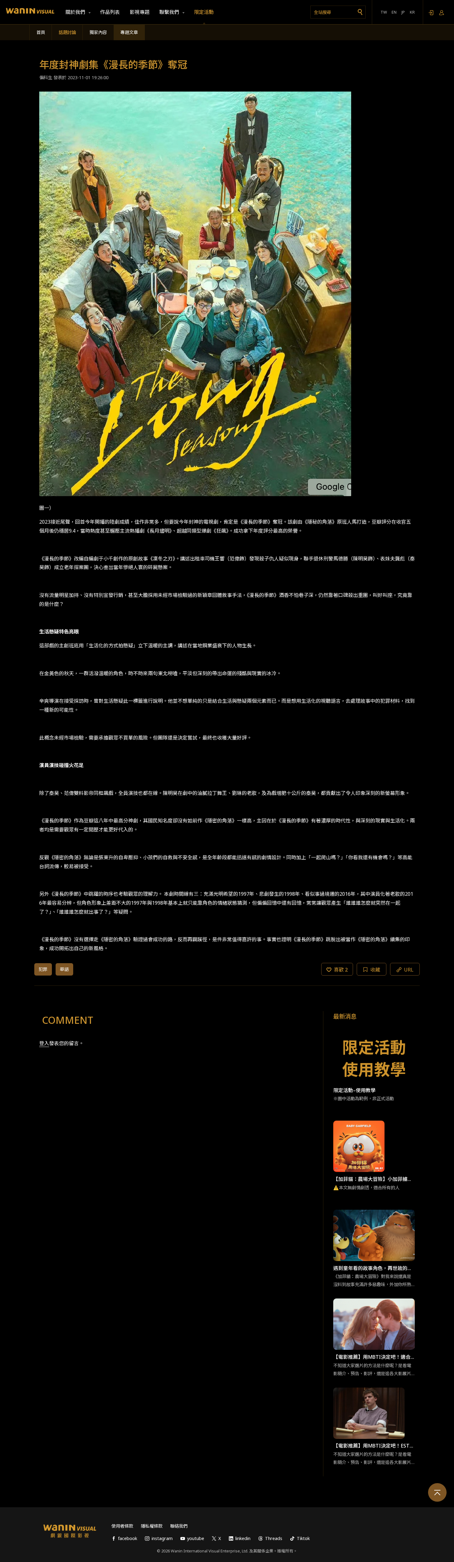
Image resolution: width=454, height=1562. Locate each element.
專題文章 (129, 32)
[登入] (430, 12)
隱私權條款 (151, 1526)
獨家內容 (98, 32)
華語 (64, 969)
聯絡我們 (178, 1526)
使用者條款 (122, 1526)
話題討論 (67, 32)
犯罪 (43, 969)
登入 (44, 1043)
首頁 (40, 32)
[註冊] (441, 12)
